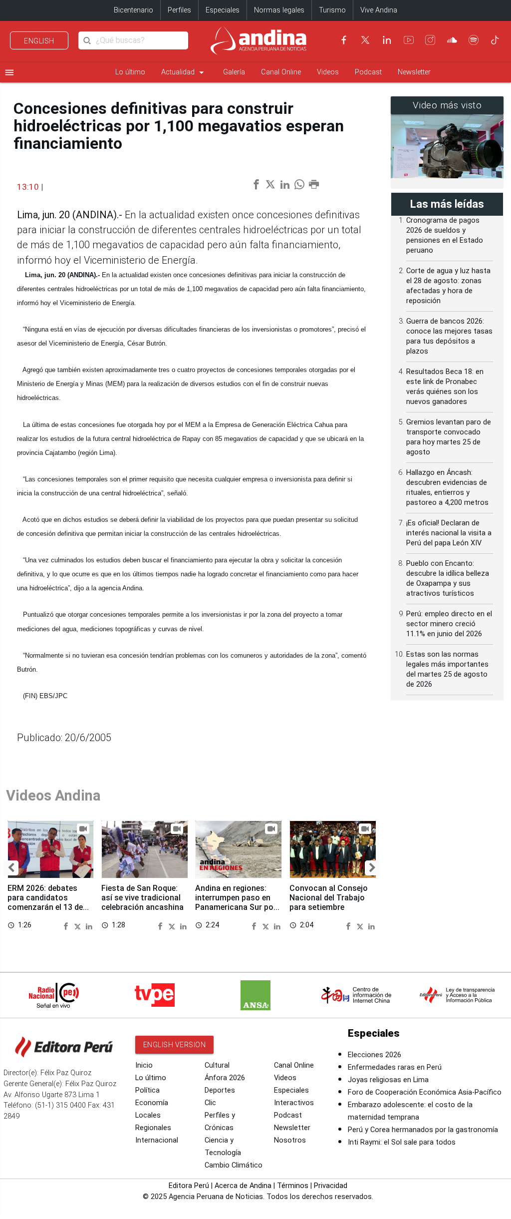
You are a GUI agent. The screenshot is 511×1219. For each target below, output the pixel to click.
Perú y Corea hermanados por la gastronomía (423, 1130)
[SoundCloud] (452, 40)
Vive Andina (378, 10)
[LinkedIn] (387, 40)
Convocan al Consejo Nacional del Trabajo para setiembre (328, 897)
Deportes (220, 1090)
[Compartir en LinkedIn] (89, 925)
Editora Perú (189, 1186)
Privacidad (330, 1186)
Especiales (223, 10)
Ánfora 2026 (225, 1078)
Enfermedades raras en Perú (395, 1067)
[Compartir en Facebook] (67, 925)
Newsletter (414, 72)
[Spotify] (474, 40)
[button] (10, 867)
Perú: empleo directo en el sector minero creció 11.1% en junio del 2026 (449, 624)
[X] (365, 40)
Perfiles (179, 10)
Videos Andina (53, 795)
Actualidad (184, 72)
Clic (210, 1103)
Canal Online (281, 72)
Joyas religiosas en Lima (388, 1080)
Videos (328, 72)
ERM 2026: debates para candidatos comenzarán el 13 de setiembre (45, 902)
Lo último (130, 72)
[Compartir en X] (78, 925)
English (39, 41)
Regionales (153, 1128)
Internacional (156, 1140)
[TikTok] (495, 40)
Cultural (217, 1065)
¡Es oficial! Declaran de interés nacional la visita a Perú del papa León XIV (449, 533)
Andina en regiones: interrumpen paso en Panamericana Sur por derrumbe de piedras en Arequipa (237, 907)
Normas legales (279, 10)
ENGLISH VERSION (174, 1045)
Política (147, 1090)
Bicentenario (133, 10)
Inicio (144, 1065)
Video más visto (447, 105)
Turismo (332, 10)
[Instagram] (430, 40)
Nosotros (290, 1140)
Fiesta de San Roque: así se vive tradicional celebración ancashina (142, 897)
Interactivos (294, 1103)
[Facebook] (344, 40)
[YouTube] (409, 40)
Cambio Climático (233, 1165)
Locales (148, 1115)
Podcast (368, 72)
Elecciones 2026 (374, 1055)
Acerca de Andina (243, 1186)
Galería (234, 72)
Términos (292, 1186)
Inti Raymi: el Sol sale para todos (402, 1142)
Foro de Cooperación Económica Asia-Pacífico (425, 1092)
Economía (151, 1103)
